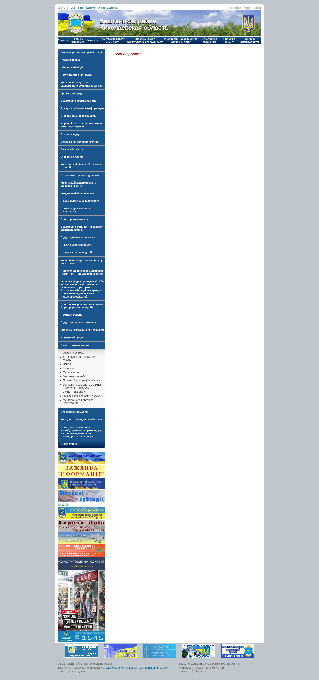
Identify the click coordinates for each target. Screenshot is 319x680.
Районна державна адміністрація (82, 52)
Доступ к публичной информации (82, 108)
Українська (235, 8)
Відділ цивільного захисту (78, 237)
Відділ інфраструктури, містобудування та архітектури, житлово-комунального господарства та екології (81, 432)
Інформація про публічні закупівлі (82, 330)
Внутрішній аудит (72, 337)
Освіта (67, 364)
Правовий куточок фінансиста (81, 380)
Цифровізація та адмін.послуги (82, 395)
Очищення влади (72, 157)
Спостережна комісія (74, 219)
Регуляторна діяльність (76, 75)
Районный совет (71, 59)
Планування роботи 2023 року (112, 41)
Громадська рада (72, 93)
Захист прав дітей (74, 391)
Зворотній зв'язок (72, 149)
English (257, 8)
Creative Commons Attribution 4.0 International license (135, 667)
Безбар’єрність (70, 443)
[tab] (81, 52)
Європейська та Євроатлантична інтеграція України (82, 125)
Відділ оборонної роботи (76, 245)
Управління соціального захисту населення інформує (83, 386)
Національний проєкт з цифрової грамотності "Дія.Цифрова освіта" (83, 272)
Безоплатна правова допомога (80, 175)
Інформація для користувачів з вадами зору (145, 41)
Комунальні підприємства (77, 193)
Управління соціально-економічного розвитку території (81, 84)
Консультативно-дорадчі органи (81, 419)
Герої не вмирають (77, 41)
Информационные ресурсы (78, 116)
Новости (92, 40)
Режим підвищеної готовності (80, 201)
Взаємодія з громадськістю (78, 100)
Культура (68, 368)
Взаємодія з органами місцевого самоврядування (82, 228)
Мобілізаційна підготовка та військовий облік (78, 184)
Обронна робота (73, 352)
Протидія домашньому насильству (75, 210)
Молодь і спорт (72, 372)
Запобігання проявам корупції (80, 141)
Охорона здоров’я (108, 8)
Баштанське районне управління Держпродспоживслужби (82, 306)
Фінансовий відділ (72, 67)
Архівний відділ (71, 134)
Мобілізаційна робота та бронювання (78, 402)
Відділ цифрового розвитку (78, 322)
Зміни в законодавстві (83, 8)
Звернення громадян (74, 412)
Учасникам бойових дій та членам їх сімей (180, 41)
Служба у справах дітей (76, 252)
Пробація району (229, 41)
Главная (63, 40)
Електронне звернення (209, 41)
